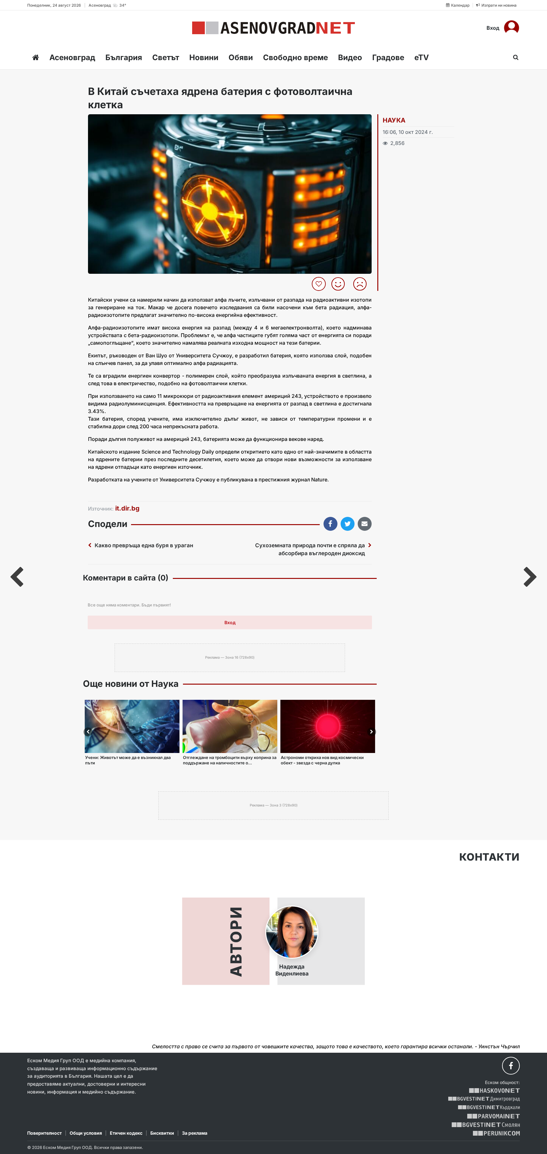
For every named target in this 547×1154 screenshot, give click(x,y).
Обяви (241, 57)
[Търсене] (514, 57)
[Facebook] (511, 1066)
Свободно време (295, 57)
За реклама (194, 1133)
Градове (388, 57)
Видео (350, 57)
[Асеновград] (273, 28)
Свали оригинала (110, 121)
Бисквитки (162, 1133)
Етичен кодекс (126, 1133)
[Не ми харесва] (362, 284)
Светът (165, 57)
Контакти (489, 857)
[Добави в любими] (319, 284)
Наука (394, 120)
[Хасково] (494, 1090)
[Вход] (511, 28)
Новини (203, 57)
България (123, 57)
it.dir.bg (127, 508)
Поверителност (44, 1133)
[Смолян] (486, 1124)
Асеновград (72, 57)
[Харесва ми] (340, 284)
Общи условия (86, 1133)
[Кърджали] (489, 1107)
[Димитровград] (484, 1099)
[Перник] (496, 1133)
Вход (493, 27)
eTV (421, 57)
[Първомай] (493, 1116)
